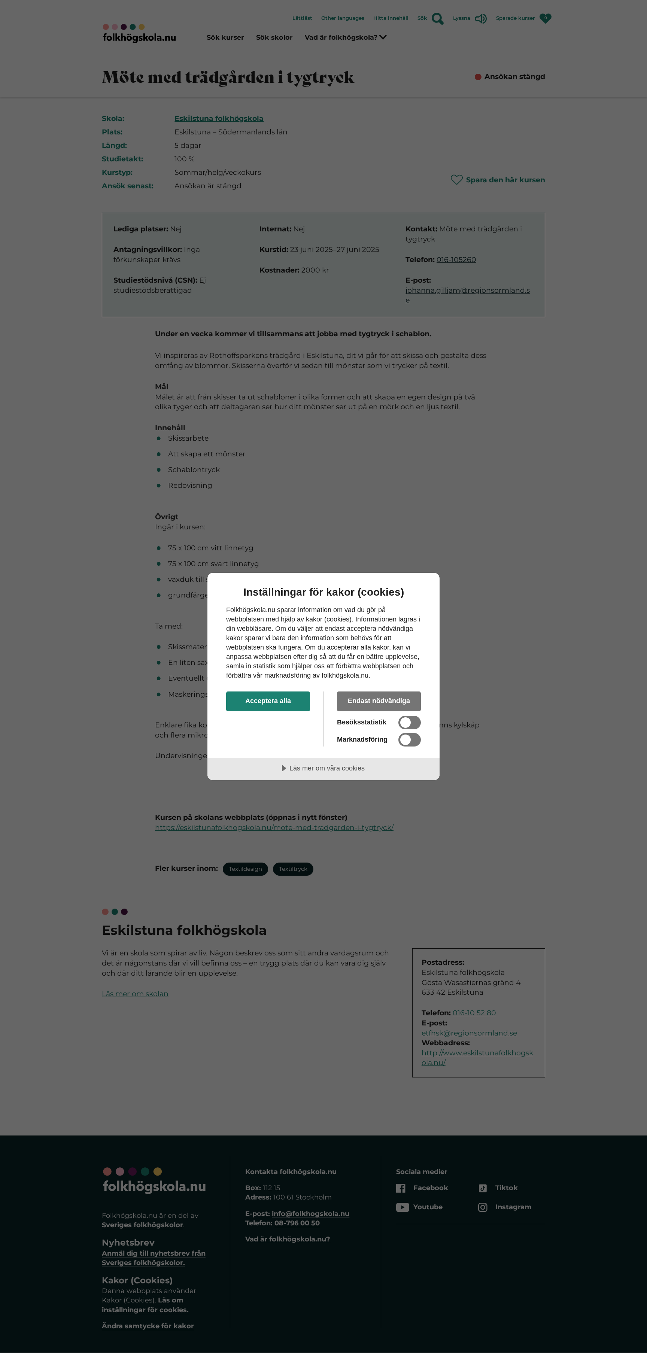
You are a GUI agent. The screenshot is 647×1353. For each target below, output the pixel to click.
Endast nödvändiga (379, 701)
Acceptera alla (268, 701)
